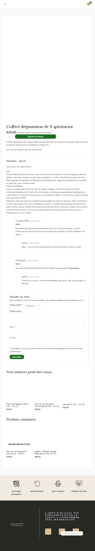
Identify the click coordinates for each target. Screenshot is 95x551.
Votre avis (16, 311)
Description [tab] (11, 161)
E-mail (13, 337)
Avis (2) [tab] (22, 161)
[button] (63, 524)
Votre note (16, 305)
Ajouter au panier (35, 136)
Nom (12, 327)
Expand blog (74, 268)
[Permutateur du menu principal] (5, 4)
